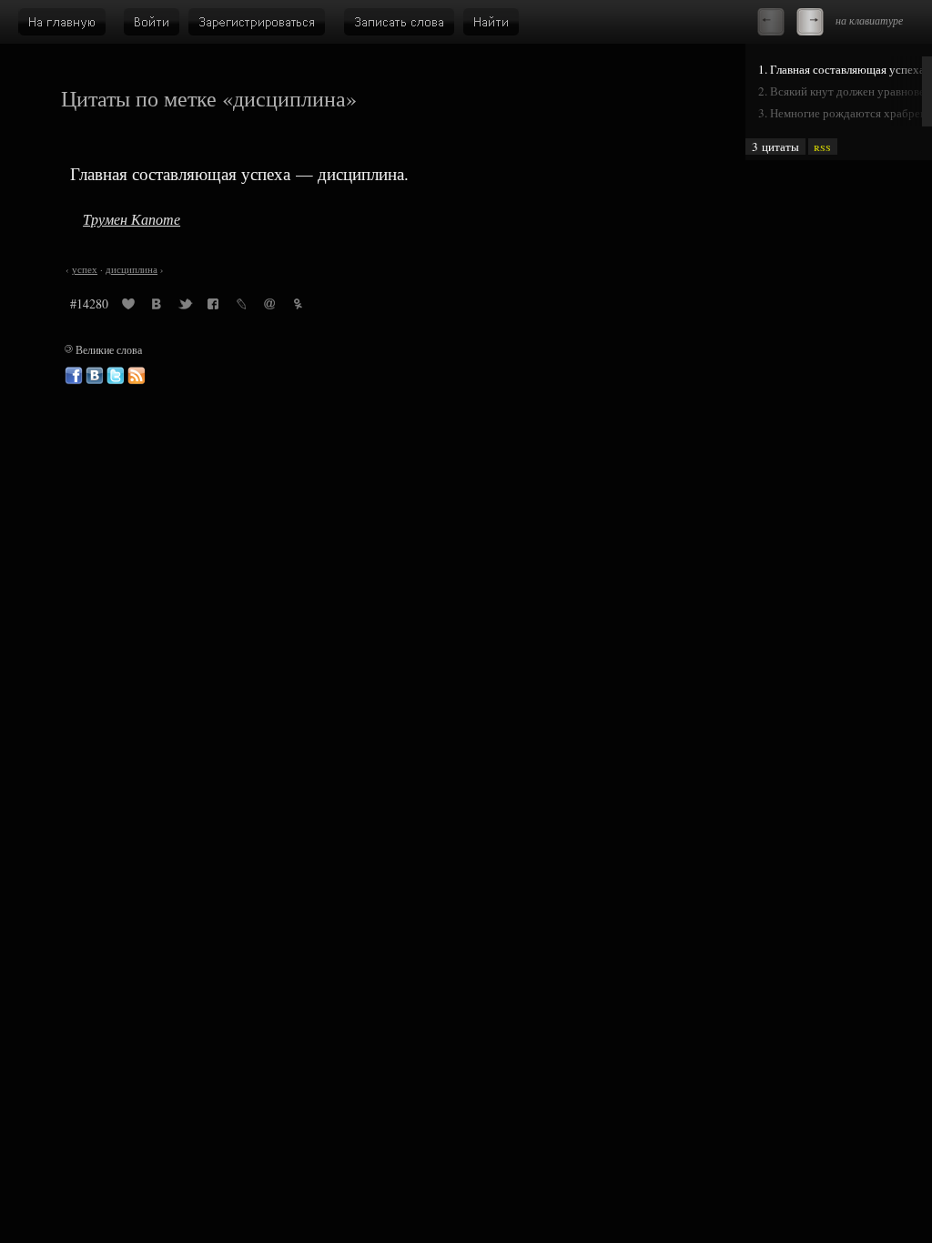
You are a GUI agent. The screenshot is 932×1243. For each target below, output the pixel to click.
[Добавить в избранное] (128, 306)
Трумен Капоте (131, 218)
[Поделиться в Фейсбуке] (213, 306)
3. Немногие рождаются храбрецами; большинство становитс (845, 113)
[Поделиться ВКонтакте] (156, 306)
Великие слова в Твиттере (115, 376)
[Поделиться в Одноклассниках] (297, 306)
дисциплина (131, 269)
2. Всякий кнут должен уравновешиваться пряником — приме (845, 91)
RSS (822, 146)
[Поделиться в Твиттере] (185, 306)
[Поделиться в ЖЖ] (241, 306)
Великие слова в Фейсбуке (74, 376)
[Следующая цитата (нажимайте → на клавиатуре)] (810, 21)
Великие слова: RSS (136, 376)
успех (84, 269)
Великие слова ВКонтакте (95, 376)
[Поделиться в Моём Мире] (269, 306)
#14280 (89, 303)
